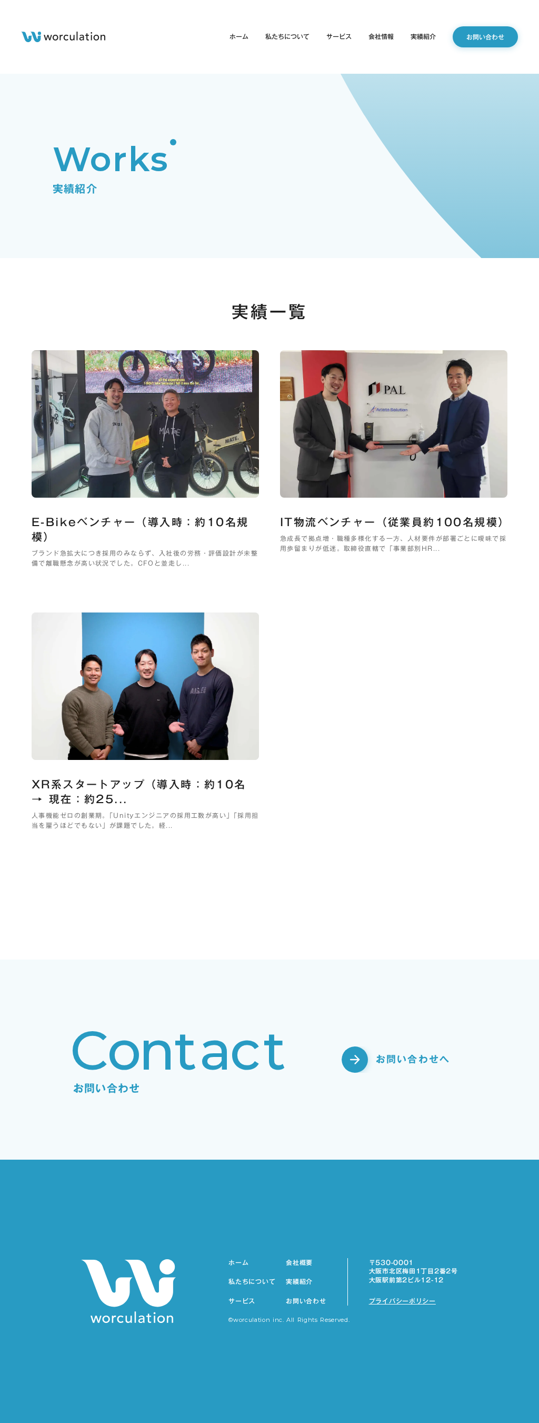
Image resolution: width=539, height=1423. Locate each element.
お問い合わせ (306, 1301)
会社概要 (299, 1262)
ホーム (238, 1262)
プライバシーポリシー (402, 1301)
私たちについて (251, 1281)
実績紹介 (299, 1281)
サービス (241, 1301)
